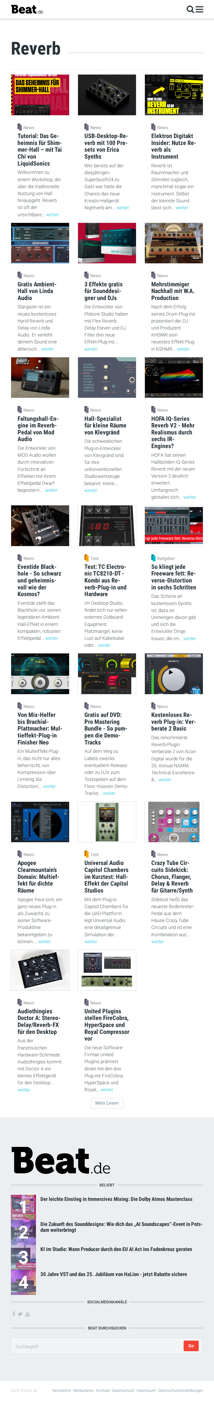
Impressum (146, 1390)
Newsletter (61, 1390)
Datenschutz (123, 1390)
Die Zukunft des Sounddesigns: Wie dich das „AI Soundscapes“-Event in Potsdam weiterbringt (121, 1227)
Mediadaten (83, 1390)
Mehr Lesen (107, 1103)
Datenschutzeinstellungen (180, 1390)
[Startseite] (27, 9)
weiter (52, 214)
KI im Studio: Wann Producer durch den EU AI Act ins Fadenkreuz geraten (116, 1249)
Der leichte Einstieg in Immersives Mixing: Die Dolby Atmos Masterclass (116, 1199)
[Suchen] (190, 9)
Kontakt (103, 1390)
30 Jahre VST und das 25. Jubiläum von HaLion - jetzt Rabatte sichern (113, 1274)
